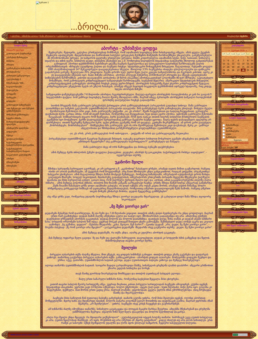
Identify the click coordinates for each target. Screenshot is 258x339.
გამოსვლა (62, 36)
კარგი (229, 128)
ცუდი (228, 134)
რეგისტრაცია (76, 36)
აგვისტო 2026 (238, 50)
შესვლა (87, 36)
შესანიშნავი (232, 125)
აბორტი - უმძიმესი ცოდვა (25, 36)
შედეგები (226, 142)
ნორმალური (232, 131)
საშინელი (231, 137)
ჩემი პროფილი (48, 36)
